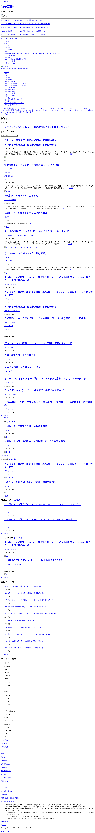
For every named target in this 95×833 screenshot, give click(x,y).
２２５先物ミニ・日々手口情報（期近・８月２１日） (22, 620)
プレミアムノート (10, 394)
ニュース (7, 359)
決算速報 (4, 774)
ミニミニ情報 (8, 371)
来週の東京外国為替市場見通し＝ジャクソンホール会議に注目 (25, 607)
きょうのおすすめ (10, 200)
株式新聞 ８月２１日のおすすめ (21, 195)
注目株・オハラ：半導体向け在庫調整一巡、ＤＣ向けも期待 (34, 441)
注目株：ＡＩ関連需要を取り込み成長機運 (25, 213)
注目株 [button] (34, 110)
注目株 (6, 75)
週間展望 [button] (24, 108)
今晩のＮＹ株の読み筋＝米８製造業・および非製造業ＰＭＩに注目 (26, 586)
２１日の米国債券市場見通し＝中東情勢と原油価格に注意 (23, 648)
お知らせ (4, 68)
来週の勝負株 (8, 176)
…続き (71, 154)
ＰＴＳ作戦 (8, 261)
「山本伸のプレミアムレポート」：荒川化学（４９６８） (33, 560)
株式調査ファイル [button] (14, 108)
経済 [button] (8, 110)
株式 (5, 333)
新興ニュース (8, 299)
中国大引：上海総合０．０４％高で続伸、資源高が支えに (23, 641)
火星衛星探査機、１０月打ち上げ (21, 355)
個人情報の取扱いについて (13, 99)
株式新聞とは (5, 38)
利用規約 (7, 101)
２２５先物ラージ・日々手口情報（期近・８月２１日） (23, 627)
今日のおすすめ (9, 95)
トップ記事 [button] (4, 108)
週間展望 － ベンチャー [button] (68, 108)
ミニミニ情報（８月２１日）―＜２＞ (23, 367)
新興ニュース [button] (77, 110)
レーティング (8, 257)
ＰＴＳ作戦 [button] (69, 110)
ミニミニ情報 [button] (81, 108)
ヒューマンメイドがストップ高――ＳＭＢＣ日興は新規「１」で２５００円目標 (45, 378)
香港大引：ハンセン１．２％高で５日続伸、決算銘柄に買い (24, 593)
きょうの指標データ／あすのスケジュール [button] (51, 110)
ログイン (21, 38)
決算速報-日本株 (9, 59)
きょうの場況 (8, 326)
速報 (5, 74)
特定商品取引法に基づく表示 (14, 103)
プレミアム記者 (9, 87)
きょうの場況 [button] (87, 110)
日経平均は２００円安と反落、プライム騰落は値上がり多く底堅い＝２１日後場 (45, 318)
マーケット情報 (9, 93)
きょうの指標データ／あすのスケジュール (18, 235)
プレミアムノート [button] (11, 112)
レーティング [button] (31, 108)
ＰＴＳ (6, 512)
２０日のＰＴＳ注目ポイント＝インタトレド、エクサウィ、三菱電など (40, 519)
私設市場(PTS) (9, 79)
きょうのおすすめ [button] (26, 110)
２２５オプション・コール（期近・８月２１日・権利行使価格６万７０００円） (31, 600)
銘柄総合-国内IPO (10, 53)
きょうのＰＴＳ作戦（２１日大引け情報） (25, 253)
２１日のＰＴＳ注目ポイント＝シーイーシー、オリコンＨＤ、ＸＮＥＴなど (42, 504)
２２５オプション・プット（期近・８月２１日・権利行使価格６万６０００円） (31, 613)
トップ (6, 72)
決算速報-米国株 (21, 59)
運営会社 (7, 97)
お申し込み (13, 38)
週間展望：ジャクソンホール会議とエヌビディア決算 (31, 165)
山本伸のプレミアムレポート (14, 564)
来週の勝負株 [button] (15, 110)
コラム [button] (5, 110)
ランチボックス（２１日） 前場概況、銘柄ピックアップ (34, 390)
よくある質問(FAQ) (10, 105)
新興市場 (7, 77)
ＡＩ (5, 179)
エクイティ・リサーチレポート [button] (46, 108)
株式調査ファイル (10, 284)
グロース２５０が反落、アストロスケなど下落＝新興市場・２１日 (38, 343)
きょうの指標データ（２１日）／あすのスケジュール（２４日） (37, 231)
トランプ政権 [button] (28, 112)
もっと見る (4, 1)
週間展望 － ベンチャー (12, 311)
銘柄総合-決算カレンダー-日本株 (27, 53)
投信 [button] (59, 108)
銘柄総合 (4, 767)
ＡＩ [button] (87, 108)
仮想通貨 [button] (21, 112)
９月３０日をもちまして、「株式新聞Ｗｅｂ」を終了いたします (37, 127)
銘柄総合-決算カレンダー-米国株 (49, 53)
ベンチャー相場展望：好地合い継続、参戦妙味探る (30, 140)
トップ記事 (8, 169)
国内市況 (7, 329)
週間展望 (7, 172)
